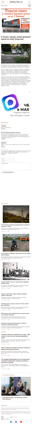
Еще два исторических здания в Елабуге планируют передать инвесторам (14, 294)
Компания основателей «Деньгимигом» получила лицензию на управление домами (13, 323)
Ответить (3, 128)
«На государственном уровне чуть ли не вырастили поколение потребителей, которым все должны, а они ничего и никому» (15, 360)
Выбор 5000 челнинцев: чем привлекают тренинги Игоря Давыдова (14, 398)
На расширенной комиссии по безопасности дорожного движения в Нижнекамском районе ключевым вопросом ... (16, 257)
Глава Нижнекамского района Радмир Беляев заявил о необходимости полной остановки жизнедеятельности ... (14, 317)
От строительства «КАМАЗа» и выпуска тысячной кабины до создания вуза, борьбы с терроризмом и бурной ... (15, 286)
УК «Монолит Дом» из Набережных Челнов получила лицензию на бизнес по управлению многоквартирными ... (15, 327)
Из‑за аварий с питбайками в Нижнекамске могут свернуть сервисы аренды (16, 254)
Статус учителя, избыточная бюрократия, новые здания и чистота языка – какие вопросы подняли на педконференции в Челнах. (15, 365)
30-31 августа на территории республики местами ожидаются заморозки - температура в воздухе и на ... (15, 229)
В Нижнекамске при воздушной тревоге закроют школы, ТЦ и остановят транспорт (15, 314)
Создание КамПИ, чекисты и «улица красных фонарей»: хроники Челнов (15, 282)
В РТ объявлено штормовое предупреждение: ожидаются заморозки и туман (15, 225)
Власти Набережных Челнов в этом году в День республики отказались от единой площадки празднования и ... (14, 308)
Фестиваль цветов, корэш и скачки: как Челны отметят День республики (15, 304)
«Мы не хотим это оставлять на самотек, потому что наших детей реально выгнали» (15, 348)
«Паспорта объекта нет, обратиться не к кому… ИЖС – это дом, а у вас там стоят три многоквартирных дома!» (16, 336)
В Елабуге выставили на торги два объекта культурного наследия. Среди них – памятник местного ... (13, 298)
